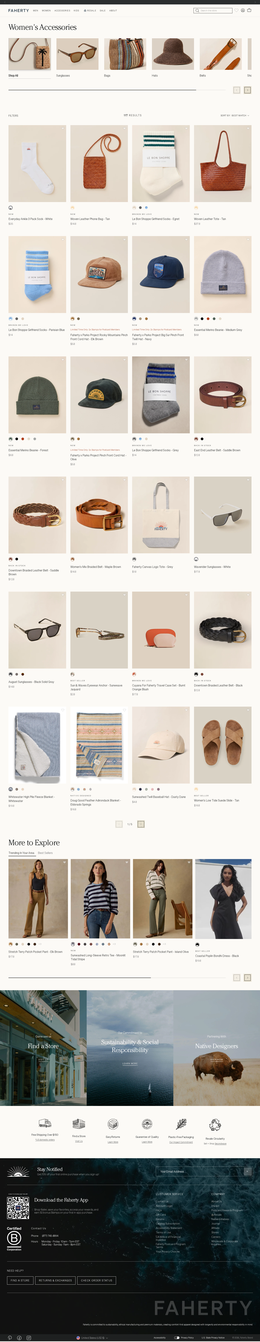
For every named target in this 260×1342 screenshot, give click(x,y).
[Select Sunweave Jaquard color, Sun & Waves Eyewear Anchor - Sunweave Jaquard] (72, 674)
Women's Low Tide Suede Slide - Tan (216, 800)
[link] (29, 59)
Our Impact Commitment (181, 1142)
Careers (215, 1236)
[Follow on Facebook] (19, 1337)
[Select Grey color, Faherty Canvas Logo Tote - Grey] (134, 559)
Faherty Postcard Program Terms (171, 1246)
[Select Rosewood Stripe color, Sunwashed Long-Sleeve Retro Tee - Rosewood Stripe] (91, 944)
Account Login (164, 1205)
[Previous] (5, 2)
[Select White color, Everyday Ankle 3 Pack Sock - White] (10, 208)
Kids (76, 11)
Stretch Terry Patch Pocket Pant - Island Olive (161, 952)
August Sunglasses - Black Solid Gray (31, 682)
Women (46, 11)
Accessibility (160, 1338)
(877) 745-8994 (50, 1235)
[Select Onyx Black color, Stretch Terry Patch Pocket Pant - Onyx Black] (29, 944)
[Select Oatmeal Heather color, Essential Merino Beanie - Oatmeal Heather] (220, 319)
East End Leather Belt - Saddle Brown (217, 450)
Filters (13, 115)
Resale (91, 11)
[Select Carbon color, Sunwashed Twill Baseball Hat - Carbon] (158, 789)
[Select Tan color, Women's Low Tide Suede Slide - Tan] (196, 789)
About (113, 11)
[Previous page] (119, 824)
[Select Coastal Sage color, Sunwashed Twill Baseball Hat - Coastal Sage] (146, 789)
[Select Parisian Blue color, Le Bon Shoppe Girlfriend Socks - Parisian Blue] (146, 208)
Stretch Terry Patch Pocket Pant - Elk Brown (35, 952)
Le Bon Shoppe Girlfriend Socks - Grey (155, 450)
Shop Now (216, 1060)
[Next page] (141, 824)
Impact (215, 1205)
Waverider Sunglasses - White (212, 567)
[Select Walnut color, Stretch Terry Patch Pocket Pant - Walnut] (35, 944)
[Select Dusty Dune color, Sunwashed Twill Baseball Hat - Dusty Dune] (134, 789)
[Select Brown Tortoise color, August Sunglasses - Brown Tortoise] (23, 674)
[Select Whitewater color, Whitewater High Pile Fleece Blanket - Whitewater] (10, 789)
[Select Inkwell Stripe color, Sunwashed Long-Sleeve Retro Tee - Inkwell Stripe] (85, 944)
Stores (215, 1232)
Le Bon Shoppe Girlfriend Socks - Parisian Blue (36, 330)
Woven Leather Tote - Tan (210, 219)
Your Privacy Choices (168, 1251)
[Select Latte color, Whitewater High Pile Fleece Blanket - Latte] (17, 789)
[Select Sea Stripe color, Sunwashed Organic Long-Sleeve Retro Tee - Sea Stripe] (103, 944)
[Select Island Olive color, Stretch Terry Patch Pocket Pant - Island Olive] (17, 944)
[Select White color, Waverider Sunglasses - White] (196, 559)
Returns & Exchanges (55, 1280)
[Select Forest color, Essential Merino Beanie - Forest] (214, 319)
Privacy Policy (187, 1338)
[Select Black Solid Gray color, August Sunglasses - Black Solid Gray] (10, 674)
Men (35, 11)
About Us (216, 1201)
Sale (103, 11)
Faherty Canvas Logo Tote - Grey (152, 567)
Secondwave (220, 1143)
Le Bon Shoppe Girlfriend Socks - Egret (156, 219)
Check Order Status (96, 1280)
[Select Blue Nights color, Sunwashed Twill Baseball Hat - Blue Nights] (140, 789)
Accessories (62, 11)
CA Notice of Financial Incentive (168, 1238)
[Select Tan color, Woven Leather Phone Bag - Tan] (72, 208)
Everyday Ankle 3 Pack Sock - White (30, 219)
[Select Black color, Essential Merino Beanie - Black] (202, 319)
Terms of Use (163, 1232)
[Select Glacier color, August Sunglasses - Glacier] (17, 674)
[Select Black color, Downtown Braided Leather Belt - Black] (17, 559)
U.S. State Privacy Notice (213, 1338)
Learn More (130, 1064)
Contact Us (162, 1201)
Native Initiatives (220, 1219)
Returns (160, 1219)
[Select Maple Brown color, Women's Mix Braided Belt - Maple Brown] (72, 559)
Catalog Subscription (168, 1223)
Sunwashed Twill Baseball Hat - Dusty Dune (159, 797)
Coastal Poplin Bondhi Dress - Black (217, 956)
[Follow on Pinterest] (9, 1337)
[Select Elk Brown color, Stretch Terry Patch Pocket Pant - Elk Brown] (10, 944)
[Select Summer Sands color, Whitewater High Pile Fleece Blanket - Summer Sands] (23, 789)
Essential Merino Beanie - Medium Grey (218, 330)
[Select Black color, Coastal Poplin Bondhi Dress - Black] (197, 945)
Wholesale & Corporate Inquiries (224, 1243)
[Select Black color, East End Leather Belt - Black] (202, 439)
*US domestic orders (45, 1139)
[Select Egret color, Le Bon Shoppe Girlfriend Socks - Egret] (134, 208)
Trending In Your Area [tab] (21, 853)
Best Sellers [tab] (45, 853)
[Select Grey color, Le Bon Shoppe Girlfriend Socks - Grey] (140, 208)
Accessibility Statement (169, 1228)
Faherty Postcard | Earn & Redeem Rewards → (130, 2)
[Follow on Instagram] (28, 1337)
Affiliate (215, 1228)
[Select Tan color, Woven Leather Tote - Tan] (196, 208)
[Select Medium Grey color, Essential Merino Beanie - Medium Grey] (196, 319)
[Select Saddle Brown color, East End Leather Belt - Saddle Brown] (196, 439)
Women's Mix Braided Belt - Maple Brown (95, 567)
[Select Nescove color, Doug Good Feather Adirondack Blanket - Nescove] (84, 789)
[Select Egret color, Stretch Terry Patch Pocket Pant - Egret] (23, 944)
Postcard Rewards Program (227, 1210)
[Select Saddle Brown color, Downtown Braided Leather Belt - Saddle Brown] (10, 559)
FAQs (159, 1210)
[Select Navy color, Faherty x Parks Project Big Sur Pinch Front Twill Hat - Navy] (134, 319)
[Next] (255, 2)
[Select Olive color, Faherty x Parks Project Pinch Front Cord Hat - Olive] (78, 319)
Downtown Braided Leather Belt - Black (218, 685)
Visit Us (43, 1060)
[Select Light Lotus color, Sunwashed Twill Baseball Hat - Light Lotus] (152, 789)
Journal (215, 1223)
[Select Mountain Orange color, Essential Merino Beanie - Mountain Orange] (208, 319)
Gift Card (161, 1214)
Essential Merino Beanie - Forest (28, 450)
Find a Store (20, 1280)
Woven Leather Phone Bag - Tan (90, 219)
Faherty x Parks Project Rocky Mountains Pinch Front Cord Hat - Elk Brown (99, 337)
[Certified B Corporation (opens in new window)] (14, 1239)
